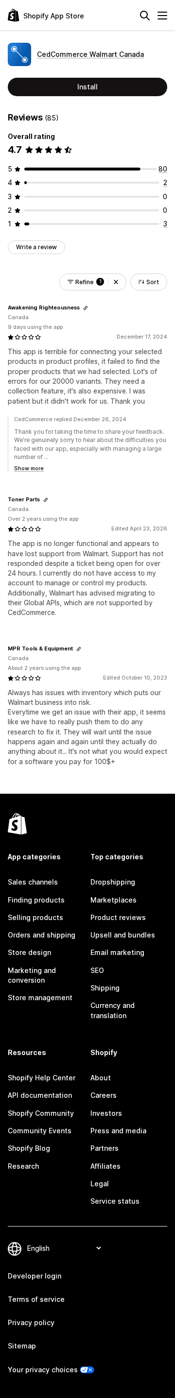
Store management (40, 997)
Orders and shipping (41, 935)
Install (87, 87)
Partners (104, 1148)
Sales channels (33, 882)
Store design (29, 952)
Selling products (35, 917)
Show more (29, 468)
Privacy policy (31, 1322)
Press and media (118, 1130)
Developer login (34, 1276)
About (100, 1078)
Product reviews (118, 917)
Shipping (105, 988)
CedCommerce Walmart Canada (90, 54)
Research (23, 1166)
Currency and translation (112, 1010)
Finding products (36, 900)
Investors (106, 1113)
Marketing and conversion (32, 975)
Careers (103, 1095)
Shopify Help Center (41, 1078)
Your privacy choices (43, 1369)
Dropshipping (112, 882)
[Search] (145, 15)
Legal (99, 1183)
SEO (97, 970)
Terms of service (36, 1299)
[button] (116, 282)
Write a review (36, 247)
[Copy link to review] (85, 308)
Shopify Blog (29, 1148)
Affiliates (105, 1166)
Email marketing (117, 952)
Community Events (39, 1130)
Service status (115, 1201)
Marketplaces (113, 900)
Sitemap (22, 1346)
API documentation (40, 1095)
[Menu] (162, 15)
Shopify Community (41, 1113)
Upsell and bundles (122, 935)
